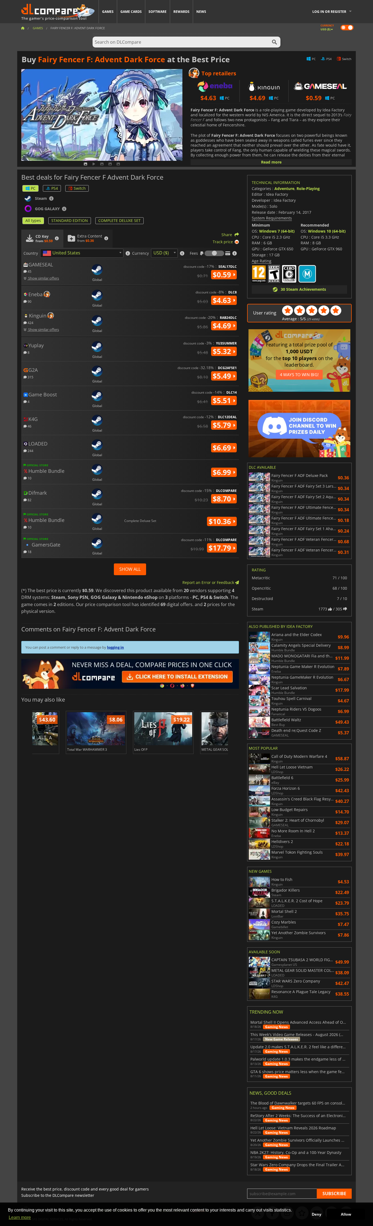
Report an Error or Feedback (208, 582)
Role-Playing (308, 188)
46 (29, 426)
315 (30, 377)
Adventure (284, 188)
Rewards (181, 11)
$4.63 (223, 300)
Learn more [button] (20, 1217)
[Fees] (214, 253)
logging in (115, 647)
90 (29, 301)
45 (29, 271)
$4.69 (223, 325)
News (201, 11)
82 (29, 500)
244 (30, 451)
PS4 (54, 188)
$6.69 (223, 447)
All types (33, 220)
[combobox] (81, 253)
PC (33, 188)
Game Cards (131, 11)
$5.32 (223, 351)
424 (30, 322)
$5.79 (223, 425)
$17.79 (221, 548)
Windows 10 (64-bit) (327, 231)
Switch (80, 188)
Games (108, 11)
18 (29, 552)
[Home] (22, 28)
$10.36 (221, 521)
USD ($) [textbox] (161, 253)
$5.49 (223, 376)
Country (30, 253)
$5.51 (223, 400)
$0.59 (223, 274)
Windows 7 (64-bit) (277, 231)
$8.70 (223, 498)
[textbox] (62, 253)
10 (29, 478)
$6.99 (223, 472)
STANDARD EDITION (69, 220)
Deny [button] (316, 1214)
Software (158, 11)
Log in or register (329, 11)
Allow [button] (346, 1214)
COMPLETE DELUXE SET (119, 220)
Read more (271, 162)
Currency (140, 253)
